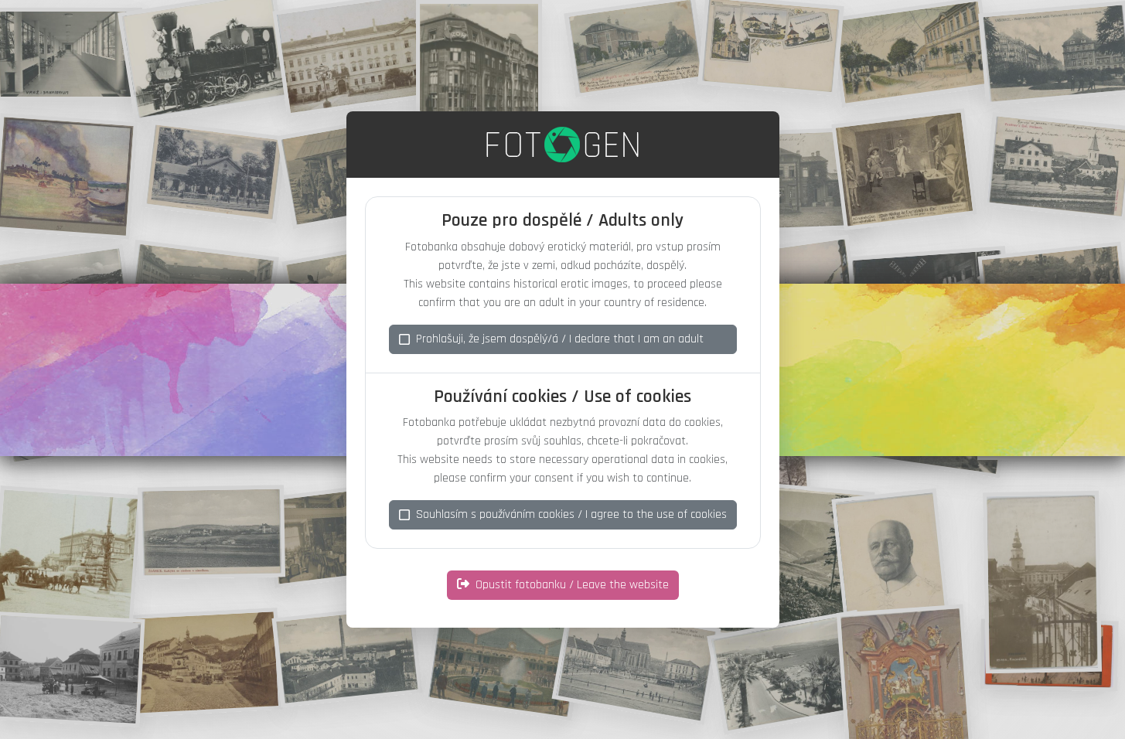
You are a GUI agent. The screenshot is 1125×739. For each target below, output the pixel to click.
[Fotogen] (562, 144)
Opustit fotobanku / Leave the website (572, 585)
